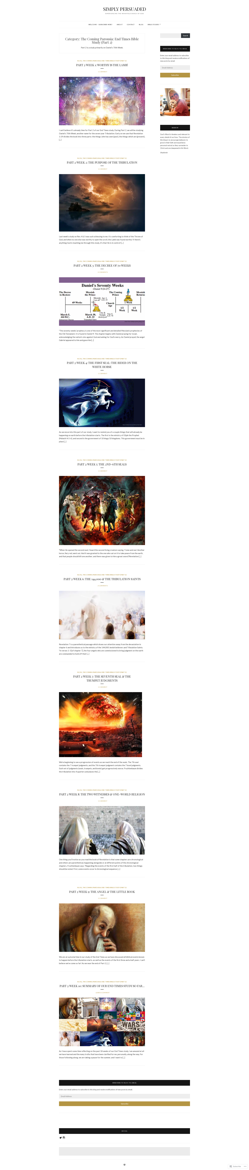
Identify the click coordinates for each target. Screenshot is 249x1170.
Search (185, 36)
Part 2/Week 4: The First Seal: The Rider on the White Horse (102, 365)
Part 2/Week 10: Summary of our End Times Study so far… (102, 986)
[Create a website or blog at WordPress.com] (124, 1165)
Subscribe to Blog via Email (175, 49)
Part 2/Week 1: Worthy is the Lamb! (102, 65)
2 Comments (103, 585)
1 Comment (102, 71)
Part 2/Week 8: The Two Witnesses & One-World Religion (102, 794)
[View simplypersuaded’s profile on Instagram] (64, 1137)
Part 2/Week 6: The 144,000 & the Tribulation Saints (102, 579)
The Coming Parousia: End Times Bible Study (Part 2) (105, 61)
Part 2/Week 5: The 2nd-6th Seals (102, 464)
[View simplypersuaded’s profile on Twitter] (60, 1137)
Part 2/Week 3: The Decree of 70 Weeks (102, 265)
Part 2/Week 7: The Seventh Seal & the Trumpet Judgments (102, 678)
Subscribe (175, 75)
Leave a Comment (103, 992)
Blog (141, 24)
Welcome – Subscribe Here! (100, 24)
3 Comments (103, 272)
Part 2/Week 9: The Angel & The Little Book (102, 892)
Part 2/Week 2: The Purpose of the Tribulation (102, 162)
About (120, 24)
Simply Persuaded (124, 9)
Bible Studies (153, 24)
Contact (131, 24)
